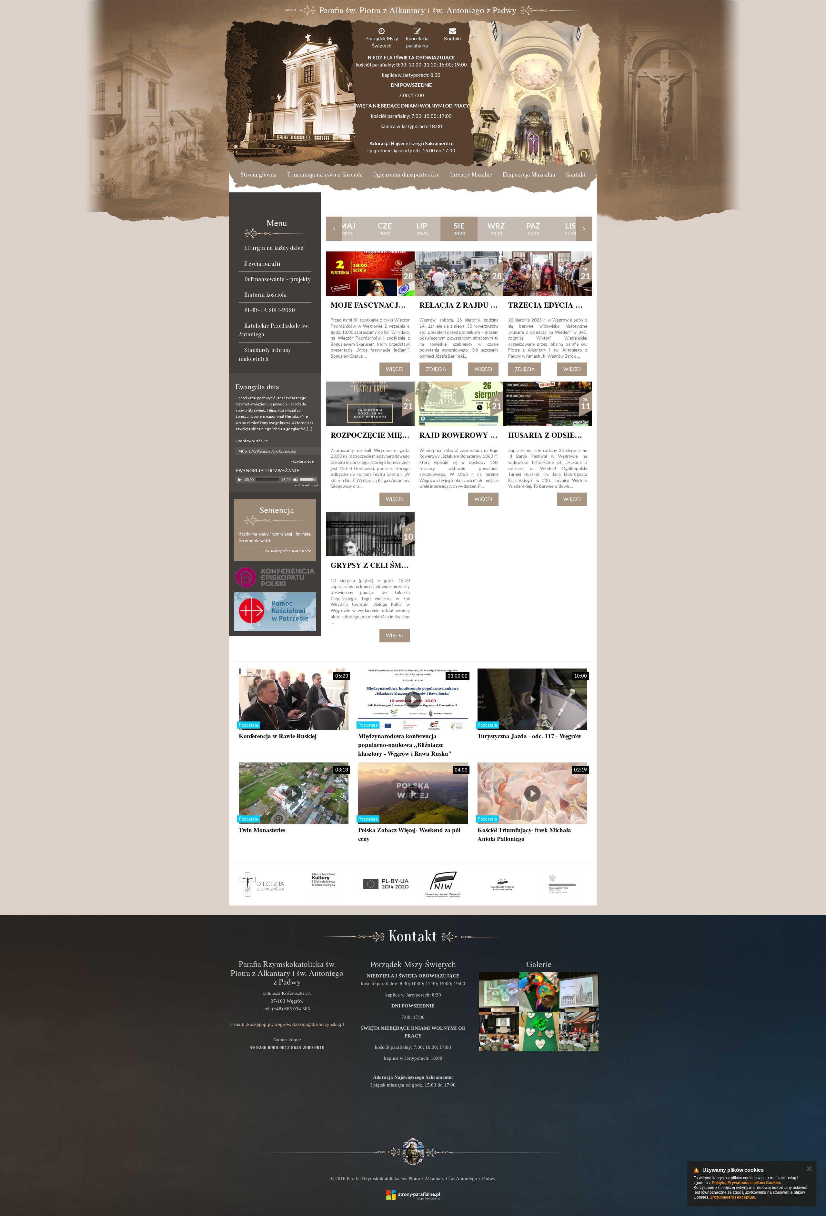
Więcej (394, 369)
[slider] (309, 479)
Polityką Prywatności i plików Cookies (746, 1182)
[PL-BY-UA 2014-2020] (383, 884)
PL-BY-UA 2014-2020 (269, 310)
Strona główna (259, 174)
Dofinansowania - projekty (277, 279)
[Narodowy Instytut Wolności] (443, 884)
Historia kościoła (265, 294)
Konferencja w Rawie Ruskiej (278, 735)
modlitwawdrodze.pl (306, 485)
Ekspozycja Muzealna (529, 174)
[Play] (239, 479)
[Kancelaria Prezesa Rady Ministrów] (502, 884)
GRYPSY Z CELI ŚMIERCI (377, 564)
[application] (277, 479)
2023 (348, 228)
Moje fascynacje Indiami (384, 304)
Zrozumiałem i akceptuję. (733, 1197)
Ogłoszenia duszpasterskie (406, 174)
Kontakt (576, 174)
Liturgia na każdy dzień (274, 247)
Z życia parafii (262, 263)
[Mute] (295, 479)
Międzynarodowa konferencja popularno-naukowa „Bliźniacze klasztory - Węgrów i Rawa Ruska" (405, 744)
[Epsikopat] (275, 577)
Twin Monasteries (262, 829)
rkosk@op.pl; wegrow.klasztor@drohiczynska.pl (295, 1024)
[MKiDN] (323, 884)
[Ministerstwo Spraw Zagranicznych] (562, 884)
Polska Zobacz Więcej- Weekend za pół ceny (409, 834)
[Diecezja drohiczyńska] (264, 884)
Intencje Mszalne (471, 174)
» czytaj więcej (302, 461)
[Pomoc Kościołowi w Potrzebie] (275, 611)
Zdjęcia (436, 369)
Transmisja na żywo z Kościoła (325, 174)
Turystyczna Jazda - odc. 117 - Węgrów (529, 735)
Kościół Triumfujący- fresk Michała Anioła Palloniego (524, 834)
